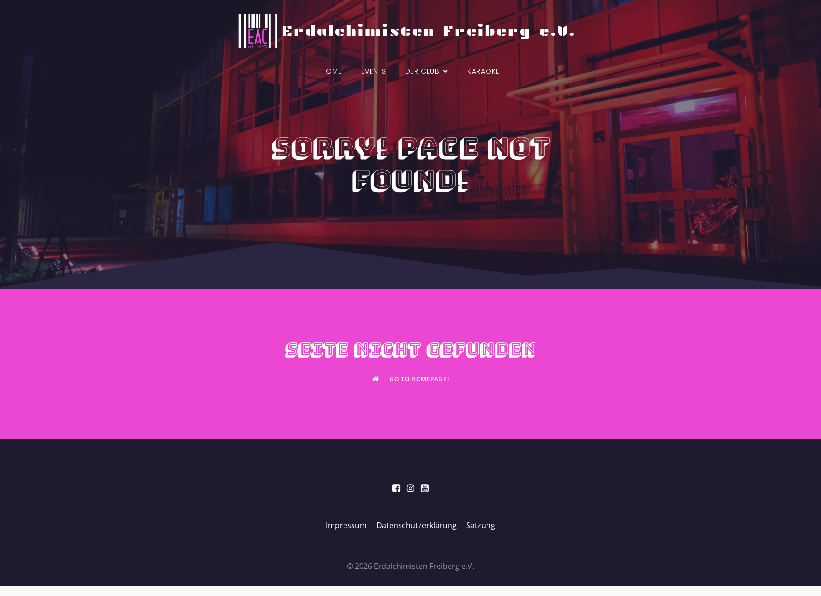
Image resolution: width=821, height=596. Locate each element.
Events (373, 71)
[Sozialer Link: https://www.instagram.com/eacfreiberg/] (410, 488)
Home (331, 71)
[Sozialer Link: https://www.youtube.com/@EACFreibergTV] (425, 488)
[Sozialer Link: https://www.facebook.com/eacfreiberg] (396, 488)
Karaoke (484, 71)
